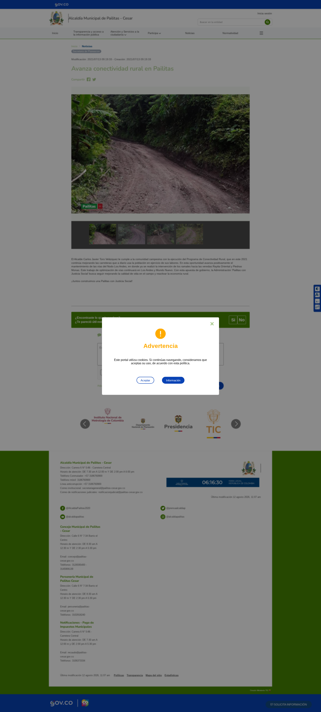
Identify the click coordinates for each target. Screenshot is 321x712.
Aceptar (145, 380)
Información (173, 380)
